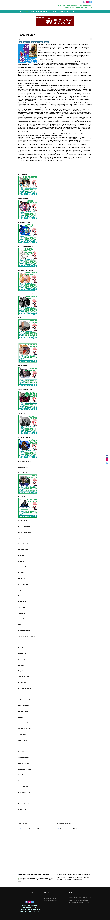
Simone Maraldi (22, 473)
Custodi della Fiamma (24, 630)
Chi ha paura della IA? (24, 700)
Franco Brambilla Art (24, 526)
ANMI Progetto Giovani (24, 723)
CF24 (20, 42)
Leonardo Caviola (23, 467)
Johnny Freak (22, 413)
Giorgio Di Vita (22, 809)
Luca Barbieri (22, 682)
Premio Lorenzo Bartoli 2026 (26, 246)
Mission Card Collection (24, 769)
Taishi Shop (21, 613)
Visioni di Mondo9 (23, 520)
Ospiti (32, 11)
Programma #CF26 (23, 174)
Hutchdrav (21, 573)
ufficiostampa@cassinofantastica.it (51, 904)
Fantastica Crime (23, 711)
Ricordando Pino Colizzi (24, 461)
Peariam (20, 596)
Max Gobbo (21, 746)
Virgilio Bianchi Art (23, 590)
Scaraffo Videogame (24, 752)
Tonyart (20, 671)
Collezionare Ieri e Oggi (24, 728)
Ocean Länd (21, 659)
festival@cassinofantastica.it (50, 900)
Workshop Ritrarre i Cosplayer (26, 389)
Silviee (20, 624)
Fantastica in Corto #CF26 (25, 294)
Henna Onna (21, 642)
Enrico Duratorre (23, 365)
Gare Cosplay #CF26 (23, 198)
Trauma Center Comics (24, 544)
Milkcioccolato (22, 653)
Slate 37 (20, 775)
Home (20, 11)
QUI (82, 874)
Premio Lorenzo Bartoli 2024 (37, 42)
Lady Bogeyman (22, 578)
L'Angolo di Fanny (23, 549)
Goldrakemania (22, 342)
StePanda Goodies (23, 757)
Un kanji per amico (23, 705)
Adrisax (20, 717)
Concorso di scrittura (24, 781)
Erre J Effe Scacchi (23, 497)
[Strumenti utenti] (91, 39)
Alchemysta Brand (23, 584)
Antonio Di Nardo (23, 619)
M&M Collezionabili (23, 694)
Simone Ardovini (22, 740)
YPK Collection (22, 607)
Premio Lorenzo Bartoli (42, 11)
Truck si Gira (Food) (23, 677)
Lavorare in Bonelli (23, 763)
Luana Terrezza (22, 648)
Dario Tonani (21, 318)
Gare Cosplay (53, 11)
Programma (26, 11)
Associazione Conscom (24, 798)
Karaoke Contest (63, 11)
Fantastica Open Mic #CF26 (26, 270)
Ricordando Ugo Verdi (24, 792)
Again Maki (21, 538)
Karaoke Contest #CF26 (24, 222)
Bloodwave (21, 561)
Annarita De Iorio (23, 567)
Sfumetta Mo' (22, 734)
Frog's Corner (22, 601)
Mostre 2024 (46, 42)
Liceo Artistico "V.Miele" (25, 804)
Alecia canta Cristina (24, 437)
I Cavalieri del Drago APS (25, 532)
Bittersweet (21, 555)
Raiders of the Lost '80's (25, 688)
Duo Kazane (21, 665)
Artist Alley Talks (23, 786)
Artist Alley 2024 (26, 42)
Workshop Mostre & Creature (26, 636)
